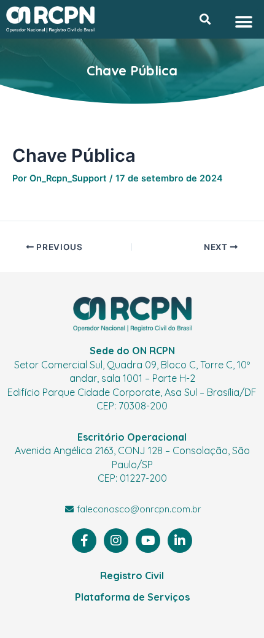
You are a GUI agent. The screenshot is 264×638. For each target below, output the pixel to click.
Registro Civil (132, 575)
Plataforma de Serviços (132, 597)
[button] (205, 19)
